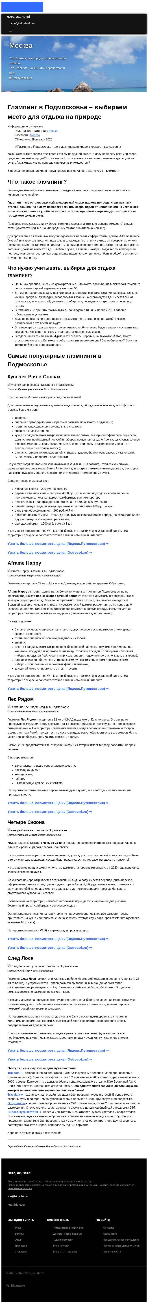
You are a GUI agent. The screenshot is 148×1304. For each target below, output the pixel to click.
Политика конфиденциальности (121, 1245)
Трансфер (21, 1245)
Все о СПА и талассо (65, 1251)
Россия (53, 130)
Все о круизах (61, 1245)
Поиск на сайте (112, 1251)
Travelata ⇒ (15, 1094)
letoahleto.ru (16, 1204)
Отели (18, 1239)
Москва (35, 135)
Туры (18, 1227)
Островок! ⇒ (16, 1103)
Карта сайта (110, 1233)
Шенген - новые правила (67, 1233)
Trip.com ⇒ (15, 1072)
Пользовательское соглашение (121, 1239)
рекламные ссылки (20, 1188)
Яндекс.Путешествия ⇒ (24, 1111)
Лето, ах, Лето (18, 16)
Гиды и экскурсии (63, 1239)
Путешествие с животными (68, 1227)
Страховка (21, 1251)
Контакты (108, 1227)
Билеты (19, 1233)
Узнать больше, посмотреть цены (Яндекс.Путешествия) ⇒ (58, 544)
